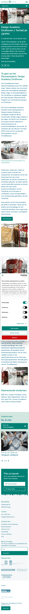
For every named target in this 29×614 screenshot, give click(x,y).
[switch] (25, 307)
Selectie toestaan (14, 333)
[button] (27, 2)
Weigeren (14, 337)
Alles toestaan (14, 328)
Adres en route (5, 529)
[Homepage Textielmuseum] (8, 2)
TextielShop (4, 531)
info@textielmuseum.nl (7, 517)
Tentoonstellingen (8, 426)
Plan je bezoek (7, 218)
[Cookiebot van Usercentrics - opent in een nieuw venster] (20, 275)
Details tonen (20, 323)
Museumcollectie (6, 526)
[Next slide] (28, 273)
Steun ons (6, 608)
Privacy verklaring (6, 534)
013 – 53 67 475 (5, 514)
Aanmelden (6, 553)
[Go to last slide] (2, 461)
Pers (2, 536)
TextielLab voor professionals (9, 524)
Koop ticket (5, 6)
